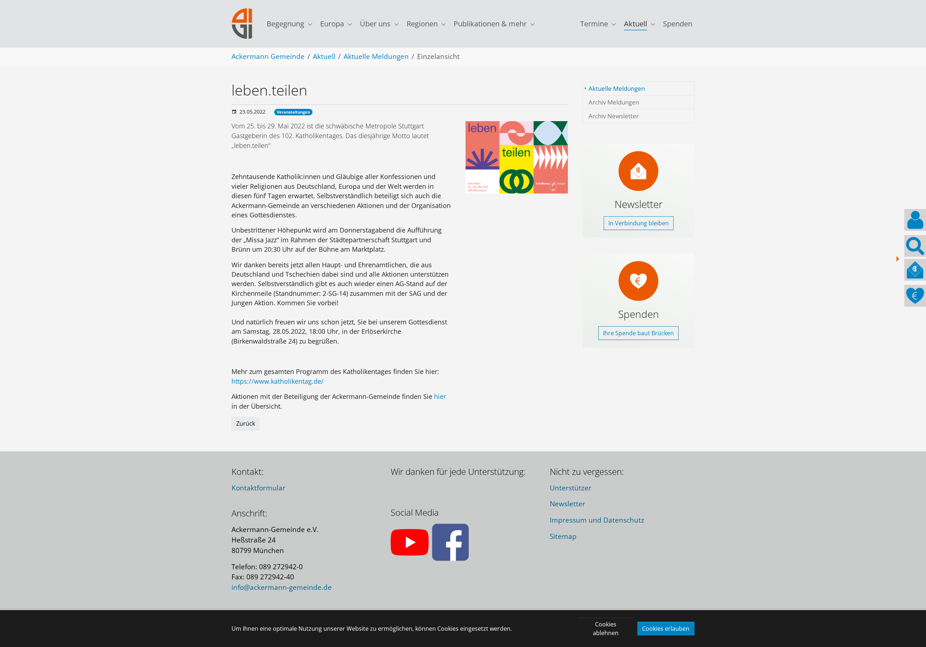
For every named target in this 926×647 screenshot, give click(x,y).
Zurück (245, 423)
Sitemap (563, 536)
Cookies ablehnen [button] (606, 628)
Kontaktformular (258, 488)
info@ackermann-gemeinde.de (282, 587)
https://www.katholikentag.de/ (278, 381)
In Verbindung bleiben (638, 223)
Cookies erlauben (665, 629)
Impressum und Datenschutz (597, 520)
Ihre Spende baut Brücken (638, 333)
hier (440, 396)
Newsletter (567, 503)
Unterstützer (570, 488)
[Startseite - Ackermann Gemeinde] (242, 24)
